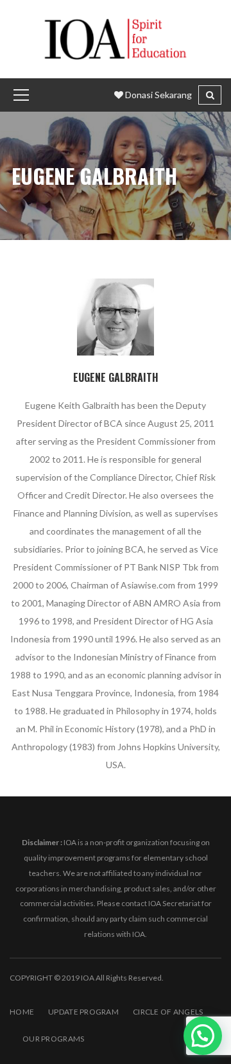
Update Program (83, 1012)
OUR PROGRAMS (53, 1038)
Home (22, 1012)
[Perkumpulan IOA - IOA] (115, 38)
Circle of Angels (168, 1012)
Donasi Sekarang (157, 94)
